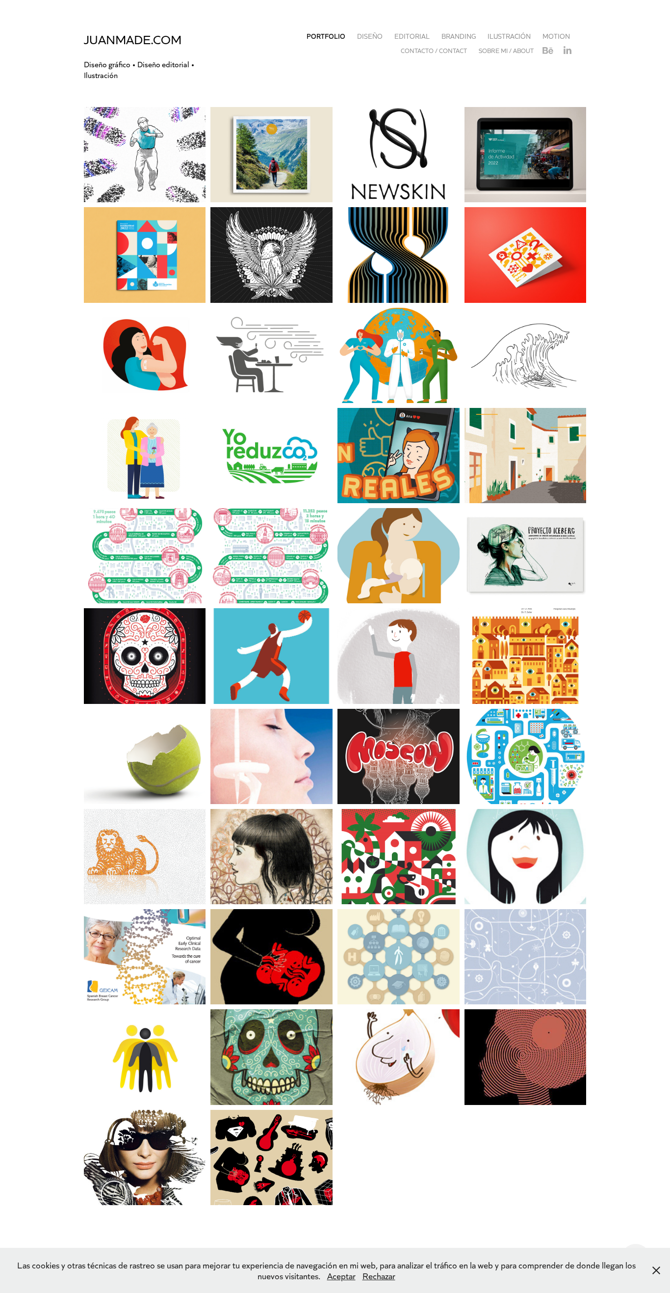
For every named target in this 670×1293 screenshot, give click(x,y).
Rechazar (378, 1276)
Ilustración (509, 36)
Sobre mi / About (506, 50)
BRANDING (458, 36)
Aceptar (341, 1276)
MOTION (556, 36)
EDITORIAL (412, 36)
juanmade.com (132, 39)
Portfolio (326, 36)
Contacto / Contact (434, 50)
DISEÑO (370, 36)
